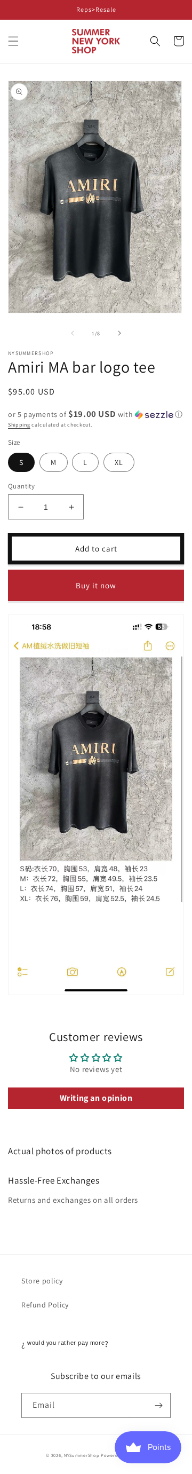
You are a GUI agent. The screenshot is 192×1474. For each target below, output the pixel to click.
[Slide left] (72, 333)
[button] (13, 41)
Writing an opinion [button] (96, 1097)
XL (119, 462)
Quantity (21, 486)
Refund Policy (45, 1305)
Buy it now (96, 585)
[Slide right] (119, 333)
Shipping (19, 424)
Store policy (41, 1281)
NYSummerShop (81, 1455)
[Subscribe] (158, 1405)
